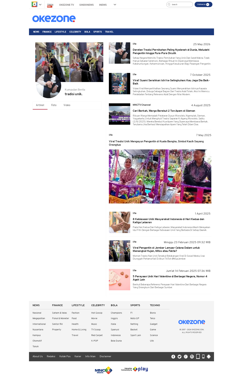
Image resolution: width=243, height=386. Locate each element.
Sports (97, 31)
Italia (113, 324)
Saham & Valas (59, 313)
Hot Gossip (96, 313)
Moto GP (134, 318)
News (36, 31)
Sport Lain (135, 335)
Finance (47, 31)
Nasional (37, 313)
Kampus (37, 335)
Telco (152, 318)
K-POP (94, 341)
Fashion (75, 313)
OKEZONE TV (66, 4)
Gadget (153, 324)
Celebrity (75, 31)
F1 (131, 313)
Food (74, 318)
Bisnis (153, 313)
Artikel (40, 105)
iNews (103, 4)
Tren (50, 5)
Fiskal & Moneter (60, 318)
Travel (109, 31)
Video (67, 105)
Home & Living (79, 330)
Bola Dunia (116, 341)
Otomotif (37, 341)
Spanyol (115, 330)
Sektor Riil (57, 324)
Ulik (152, 341)
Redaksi (51, 356)
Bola (87, 31)
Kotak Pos (64, 356)
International (39, 324)
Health (75, 324)
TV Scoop (96, 330)
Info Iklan (90, 356)
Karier (78, 356)
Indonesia (116, 335)
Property (56, 330)
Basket (134, 330)
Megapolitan (39, 318)
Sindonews (86, 4)
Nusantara (38, 330)
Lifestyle (60, 31)
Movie (94, 318)
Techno (155, 305)
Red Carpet (97, 335)
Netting (134, 324)
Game (153, 330)
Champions (116, 313)
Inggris (114, 318)
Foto (53, 105)
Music (94, 324)
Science (154, 335)
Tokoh (36, 346)
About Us (38, 356)
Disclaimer (105, 356)
